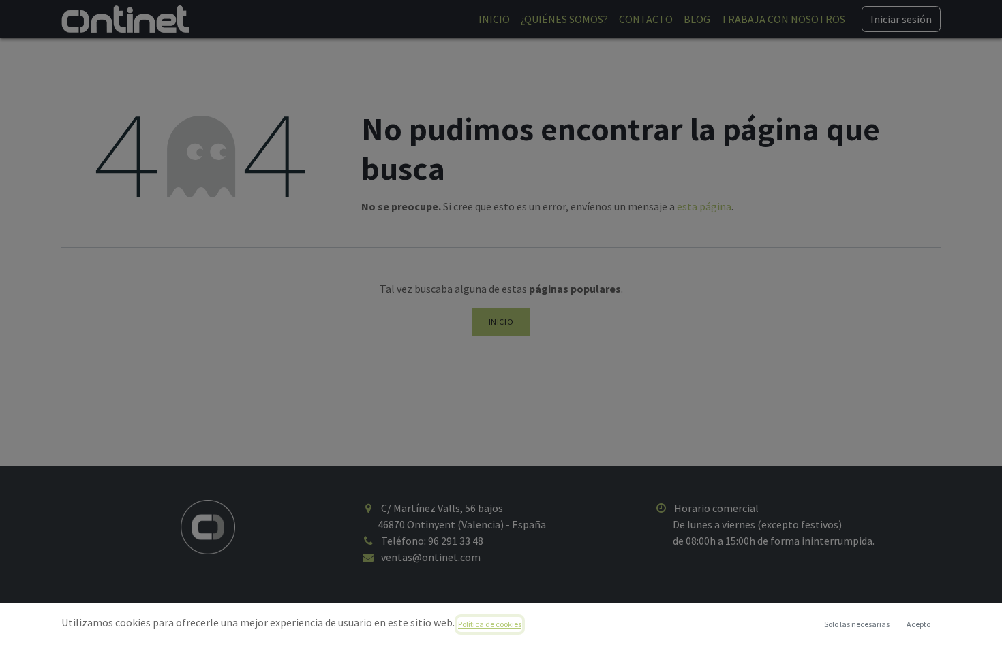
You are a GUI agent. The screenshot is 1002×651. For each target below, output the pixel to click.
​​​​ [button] (857, 624)
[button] (918, 624)
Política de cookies (489, 624)
